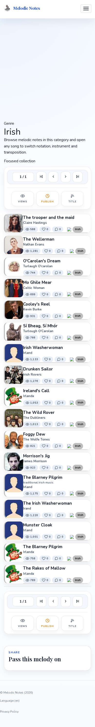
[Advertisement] (47, 69)
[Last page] (78, 177)
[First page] (41, 177)
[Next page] (66, 177)
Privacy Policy (9, 712)
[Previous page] (53, 177)
